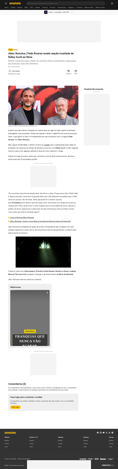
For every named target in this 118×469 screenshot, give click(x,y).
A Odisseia (79, 7)
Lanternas (45, 7)
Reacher (37, 7)
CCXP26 (13, 7)
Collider (47, 145)
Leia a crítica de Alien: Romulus (22, 217)
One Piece (52, 7)
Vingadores (71, 7)
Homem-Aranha (61, 7)
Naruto (7, 7)
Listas (6, 446)
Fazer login (15, 407)
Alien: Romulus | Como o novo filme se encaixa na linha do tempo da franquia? (40, 221)
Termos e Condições (10, 459)
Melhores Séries (100, 7)
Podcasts (19, 7)
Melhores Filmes (89, 7)
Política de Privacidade (24, 459)
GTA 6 (31, 7)
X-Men (26, 7)
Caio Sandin (16, 71)
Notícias (7, 440)
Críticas (7, 443)
